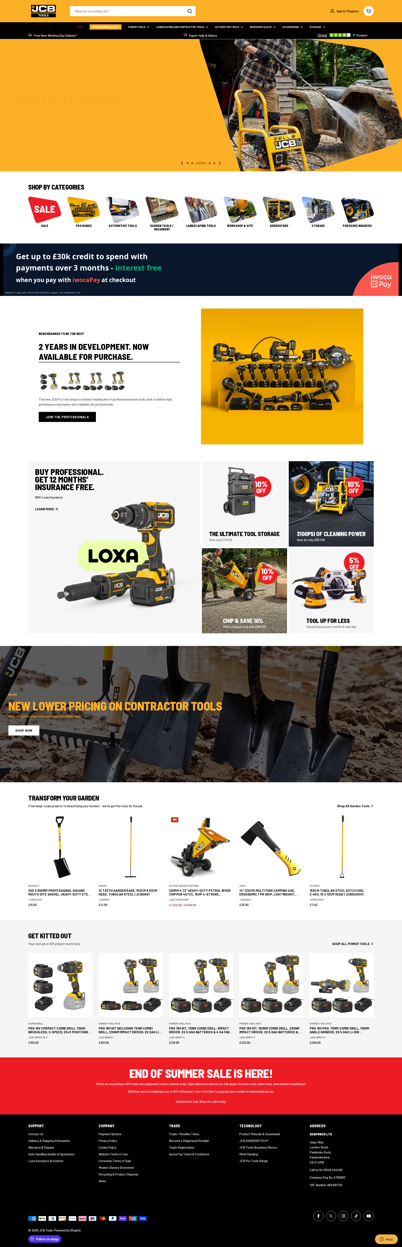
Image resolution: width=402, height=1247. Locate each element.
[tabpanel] (109, 396)
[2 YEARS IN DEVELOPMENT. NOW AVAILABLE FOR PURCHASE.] (282, 376)
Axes (242, 885)
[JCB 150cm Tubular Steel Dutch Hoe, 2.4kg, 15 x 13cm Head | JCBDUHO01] (342, 847)
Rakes (103, 885)
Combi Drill (35, 1023)
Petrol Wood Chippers (184, 885)
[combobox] (133, 11)
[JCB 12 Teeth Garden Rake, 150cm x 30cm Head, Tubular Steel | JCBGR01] (131, 847)
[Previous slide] (182, 163)
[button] (188, 163)
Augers (314, 885)
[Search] (189, 11)
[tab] (109, 351)
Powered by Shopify (67, 1230)
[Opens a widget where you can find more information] (386, 1239)
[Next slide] (219, 163)
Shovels (33, 885)
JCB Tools (46, 1230)
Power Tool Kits (109, 1023)
